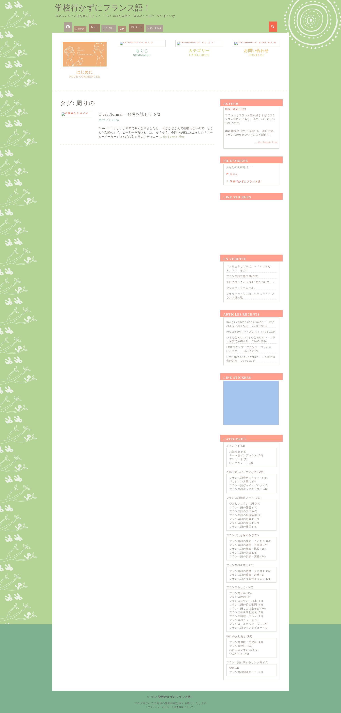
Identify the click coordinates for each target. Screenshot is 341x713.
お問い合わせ (154, 28)
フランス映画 (237, 597)
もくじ (94, 26)
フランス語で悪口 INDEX (242, 276)
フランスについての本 (243, 600)
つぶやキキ (236, 653)
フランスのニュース (241, 620)
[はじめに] (84, 54)
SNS (232, 668)
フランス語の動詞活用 (243, 515)
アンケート (136, 26)
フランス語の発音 (240, 507)
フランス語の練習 (240, 526)
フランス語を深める (238, 535)
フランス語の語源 (240, 552)
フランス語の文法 (240, 511)
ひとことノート (239, 463)
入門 (122, 28)
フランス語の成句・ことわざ (247, 541)
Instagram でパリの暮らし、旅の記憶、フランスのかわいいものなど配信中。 (250, 132)
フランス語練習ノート (240, 497)
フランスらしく (236, 587)
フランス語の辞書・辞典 (244, 574)
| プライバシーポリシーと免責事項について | (170, 707)
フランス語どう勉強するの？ (247, 578)
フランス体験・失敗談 (243, 642)
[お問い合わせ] (256, 43)
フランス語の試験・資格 (244, 556)
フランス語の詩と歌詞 (243, 604)
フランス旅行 (237, 646)
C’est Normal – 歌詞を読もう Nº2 (129, 114)
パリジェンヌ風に (240, 481)
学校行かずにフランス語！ (103, 7)
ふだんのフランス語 (241, 649)
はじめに (80, 28)
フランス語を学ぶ (237, 565)
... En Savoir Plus (266, 142)
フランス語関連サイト (243, 672)
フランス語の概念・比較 (244, 548)
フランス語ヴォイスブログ (245, 485)
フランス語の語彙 (240, 519)
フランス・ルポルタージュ (245, 624)
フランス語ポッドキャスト (245, 489)
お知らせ (234, 451)
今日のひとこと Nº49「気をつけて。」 (250, 282)
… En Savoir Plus (172, 136)
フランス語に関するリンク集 (244, 662)
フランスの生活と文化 (243, 612)
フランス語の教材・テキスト (247, 571)
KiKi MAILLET (235, 109)
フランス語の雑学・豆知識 (245, 545)
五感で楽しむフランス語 (241, 471)
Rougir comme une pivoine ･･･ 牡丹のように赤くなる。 (250, 324)
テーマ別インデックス (243, 455)
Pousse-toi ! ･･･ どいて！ (243, 331)
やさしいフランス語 (241, 503)
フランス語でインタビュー (245, 627)
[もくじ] (142, 43)
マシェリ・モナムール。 (241, 288)
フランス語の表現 (240, 523)
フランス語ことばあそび (244, 608)
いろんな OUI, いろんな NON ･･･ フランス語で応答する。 (250, 339)
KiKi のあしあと (236, 636)
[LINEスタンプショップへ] (251, 223)
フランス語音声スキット (244, 477)
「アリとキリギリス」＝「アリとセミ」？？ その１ (248, 268)
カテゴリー (109, 28)
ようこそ (231, 445)
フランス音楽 (237, 593)
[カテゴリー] (199, 43)
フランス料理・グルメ (243, 616)
